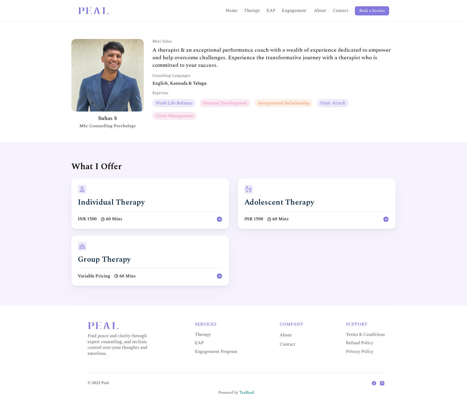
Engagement (295, 10)
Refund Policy (359, 343)
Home (232, 10)
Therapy (252, 10)
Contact (340, 10)
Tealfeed (246, 392)
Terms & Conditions (365, 334)
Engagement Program (216, 351)
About (320, 10)
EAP (270, 10)
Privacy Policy (359, 351)
